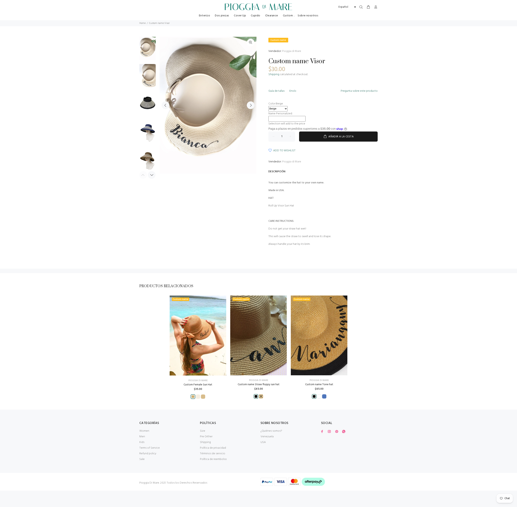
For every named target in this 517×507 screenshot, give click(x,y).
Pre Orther (206, 436)
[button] (346, 7)
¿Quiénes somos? (271, 431)
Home (142, 23)
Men (142, 436)
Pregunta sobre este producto (359, 91)
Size (202, 431)
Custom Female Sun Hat (198, 384)
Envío (292, 91)
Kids (141, 442)
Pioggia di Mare (291, 51)
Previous (165, 105)
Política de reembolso (213, 459)
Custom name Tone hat (319, 384)
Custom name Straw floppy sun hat (259, 384)
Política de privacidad (213, 448)
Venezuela (267, 436)
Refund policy (147, 453)
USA (263, 442)
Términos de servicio (212, 453)
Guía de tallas (276, 91)
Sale (142, 459)
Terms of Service (149, 448)
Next (250, 105)
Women (144, 431)
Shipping (273, 74)
